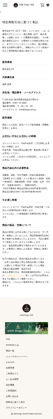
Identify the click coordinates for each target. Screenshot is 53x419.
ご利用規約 (11, 391)
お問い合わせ (12, 396)
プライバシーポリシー (16, 408)
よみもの (10, 362)
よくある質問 (12, 379)
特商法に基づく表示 (15, 402)
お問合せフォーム (15, 275)
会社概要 (10, 385)
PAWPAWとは (12, 345)
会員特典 (10, 368)
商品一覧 (10, 351)
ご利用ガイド (12, 373)
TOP (8, 339)
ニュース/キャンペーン (17, 356)
